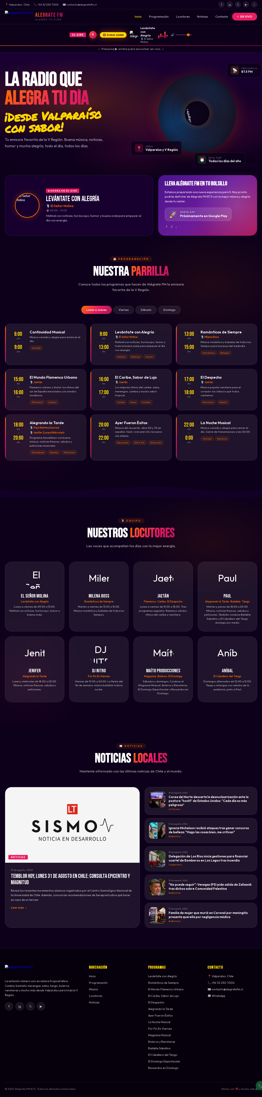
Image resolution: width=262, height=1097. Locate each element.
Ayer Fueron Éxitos (160, 1015)
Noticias (202, 16)
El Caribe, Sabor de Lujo (163, 996)
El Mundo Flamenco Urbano (166, 989)
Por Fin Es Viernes (160, 1028)
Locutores (183, 16)
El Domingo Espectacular (164, 1061)
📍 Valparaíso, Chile (221, 976)
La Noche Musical (159, 1022)
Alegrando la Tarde (160, 1009)
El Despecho (156, 1002)
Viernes (124, 310)
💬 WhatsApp (216, 996)
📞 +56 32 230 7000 (221, 983)
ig (230, 4)
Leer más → (19, 907)
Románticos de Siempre (163, 983)
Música (93, 989)
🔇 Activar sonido (113, 35)
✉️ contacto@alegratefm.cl (225, 989)
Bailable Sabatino (159, 1048)
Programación (159, 16)
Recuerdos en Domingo (163, 1068)
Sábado (146, 310)
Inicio (138, 16)
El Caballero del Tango (162, 1055)
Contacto (221, 16)
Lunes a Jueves (96, 310)
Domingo (169, 310)
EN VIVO (246, 16)
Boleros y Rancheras (161, 1042)
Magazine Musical (159, 1035)
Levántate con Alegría (162, 976)
